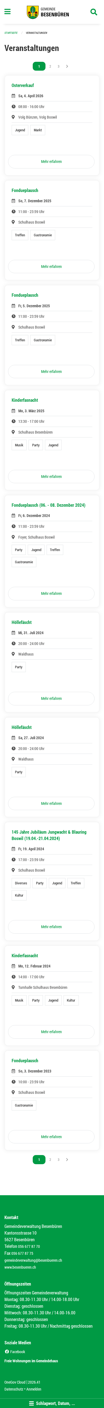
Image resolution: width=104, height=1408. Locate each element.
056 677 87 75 (22, 1253)
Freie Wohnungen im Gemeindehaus (31, 1360)
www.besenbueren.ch (20, 1267)
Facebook (17, 1351)
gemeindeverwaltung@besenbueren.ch (33, 1260)
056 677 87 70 (29, 1246)
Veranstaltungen (36, 33)
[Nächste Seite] (67, 66)
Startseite (10, 33)
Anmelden (33, 1389)
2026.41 (34, 1382)
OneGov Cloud (15, 1382)
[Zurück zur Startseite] (52, 12)
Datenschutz (13, 1389)
